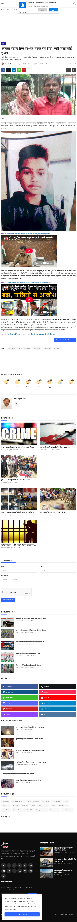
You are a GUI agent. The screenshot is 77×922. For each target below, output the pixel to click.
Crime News (6, 810)
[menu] (2, 3)
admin (3, 482)
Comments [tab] (8, 560)
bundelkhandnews (33, 801)
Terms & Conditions (60, 914)
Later (42, 10)
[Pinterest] (14, 871)
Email (41, 567)
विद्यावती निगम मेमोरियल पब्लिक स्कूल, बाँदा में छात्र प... (29, 653)
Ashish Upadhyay (5, 547)
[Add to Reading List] (74, 70)
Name (3, 567)
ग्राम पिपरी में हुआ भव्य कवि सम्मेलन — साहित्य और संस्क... (30, 739)
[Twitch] (25, 871)
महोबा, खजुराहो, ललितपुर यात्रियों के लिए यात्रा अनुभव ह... (65, 860)
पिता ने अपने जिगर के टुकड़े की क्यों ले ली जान (53, 512)
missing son (36, 348)
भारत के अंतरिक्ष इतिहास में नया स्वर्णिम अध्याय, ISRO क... (30, 727)
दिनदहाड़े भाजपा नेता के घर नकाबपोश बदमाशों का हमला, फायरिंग (18, 774)
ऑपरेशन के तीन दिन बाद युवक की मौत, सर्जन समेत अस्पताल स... (31, 618)
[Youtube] (30, 865)
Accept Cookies (22, 914)
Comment (4, 575)
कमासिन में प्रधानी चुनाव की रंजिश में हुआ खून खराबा (55, 447)
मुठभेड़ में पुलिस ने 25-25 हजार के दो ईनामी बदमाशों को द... (18, 545)
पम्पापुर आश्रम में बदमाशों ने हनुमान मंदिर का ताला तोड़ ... (17, 447)
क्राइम (8, 9)
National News (63, 805)
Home (3, 9)
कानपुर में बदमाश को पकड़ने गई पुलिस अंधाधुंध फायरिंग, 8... (18, 512)
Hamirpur (25, 805)
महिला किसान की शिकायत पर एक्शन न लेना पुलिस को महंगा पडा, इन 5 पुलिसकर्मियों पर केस (31, 334)
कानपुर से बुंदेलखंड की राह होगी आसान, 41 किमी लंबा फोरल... (31, 630)
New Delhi (30, 810)
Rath (47, 805)
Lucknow (16, 805)
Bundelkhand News (18, 801)
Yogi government (41, 810)
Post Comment (8, 600)
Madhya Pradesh (18, 810)
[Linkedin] (19, 871)
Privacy (71, 914)
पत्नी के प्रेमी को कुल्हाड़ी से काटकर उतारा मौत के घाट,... (29, 780)
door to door (47, 348)
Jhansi (40, 805)
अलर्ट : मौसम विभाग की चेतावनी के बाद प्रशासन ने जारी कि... (30, 642)
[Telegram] (9, 871)
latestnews (45, 801)
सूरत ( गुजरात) (57, 348)
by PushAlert (23, 12)
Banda (66, 801)
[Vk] (30, 871)
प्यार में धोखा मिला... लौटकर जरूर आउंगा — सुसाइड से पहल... (31, 762)
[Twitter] (9, 865)
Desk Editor (19, 620)
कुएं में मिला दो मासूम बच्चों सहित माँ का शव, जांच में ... (16, 480)
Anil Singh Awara (20, 399)
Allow (53, 10)
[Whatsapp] (25, 865)
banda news (11, 348)
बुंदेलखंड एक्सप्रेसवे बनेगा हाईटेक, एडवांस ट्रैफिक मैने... (63, 871)
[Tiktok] (19, 865)
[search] (74, 3)
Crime (33, 805)
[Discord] (3, 871)
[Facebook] (3, 865)
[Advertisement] (38, 27)
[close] (39, 896)
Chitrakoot (6, 801)
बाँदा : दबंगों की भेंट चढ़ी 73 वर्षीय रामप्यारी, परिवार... (28, 665)
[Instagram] (14, 865)
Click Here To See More (64, 340)
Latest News (6, 805)
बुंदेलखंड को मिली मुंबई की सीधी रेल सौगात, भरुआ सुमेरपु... (63, 849)
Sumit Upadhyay (5, 449)
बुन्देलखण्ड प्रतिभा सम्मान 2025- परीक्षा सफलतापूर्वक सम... (31, 750)
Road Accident (54, 810)
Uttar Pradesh (56, 801)
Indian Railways (66, 810)
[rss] (3, 876)
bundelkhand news (24, 348)
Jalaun (54, 805)
